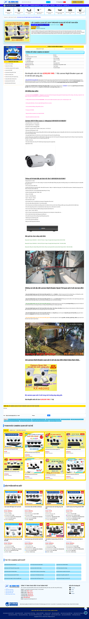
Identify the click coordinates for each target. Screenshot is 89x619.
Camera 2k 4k (12, 430)
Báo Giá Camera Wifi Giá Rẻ (65, 419)
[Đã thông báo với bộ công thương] (11, 604)
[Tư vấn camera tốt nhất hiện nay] (84, 11)
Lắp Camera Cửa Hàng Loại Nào (79, 613)
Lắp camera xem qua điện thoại (66, 613)
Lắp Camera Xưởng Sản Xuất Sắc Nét (72, 474)
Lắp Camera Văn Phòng (12, 614)
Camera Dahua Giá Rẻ (19, 613)
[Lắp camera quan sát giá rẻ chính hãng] (20, 5)
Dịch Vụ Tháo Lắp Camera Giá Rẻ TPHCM (11, 574)
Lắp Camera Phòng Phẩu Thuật (10, 72)
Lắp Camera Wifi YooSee (55, 614)
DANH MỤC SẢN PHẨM (11, 5)
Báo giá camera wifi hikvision (10, 83)
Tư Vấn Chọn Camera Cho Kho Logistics (12, 68)
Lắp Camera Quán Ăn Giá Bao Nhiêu (10, 571)
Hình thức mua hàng (9, 589)
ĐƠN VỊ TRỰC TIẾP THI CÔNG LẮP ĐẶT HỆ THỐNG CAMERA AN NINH (44, 610)
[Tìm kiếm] (48, 2)
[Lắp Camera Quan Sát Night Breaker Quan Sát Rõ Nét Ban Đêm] (17, 31)
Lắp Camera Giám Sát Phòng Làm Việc (37, 578)
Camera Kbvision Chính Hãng (29, 613)
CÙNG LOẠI (6, 430)
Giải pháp (45, 5)
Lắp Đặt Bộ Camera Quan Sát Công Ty (74, 539)
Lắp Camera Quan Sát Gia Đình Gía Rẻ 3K (34, 539)
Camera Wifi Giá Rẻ (46, 614)
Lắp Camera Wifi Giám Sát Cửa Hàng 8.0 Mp (32, 452)
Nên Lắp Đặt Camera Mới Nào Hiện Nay (38, 419)
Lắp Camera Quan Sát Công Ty (50, 474)
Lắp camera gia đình (55, 613)
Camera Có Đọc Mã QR (9, 63)
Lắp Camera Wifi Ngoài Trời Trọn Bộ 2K (12, 506)
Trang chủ (6, 17)
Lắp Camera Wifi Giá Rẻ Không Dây (35, 614)
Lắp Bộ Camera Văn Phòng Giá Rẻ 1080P (11, 449)
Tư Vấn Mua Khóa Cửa (76, 614)
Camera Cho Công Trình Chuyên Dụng (11, 76)
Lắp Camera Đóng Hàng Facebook (10, 564)
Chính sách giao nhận (10, 591)
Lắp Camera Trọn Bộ (12, 17)
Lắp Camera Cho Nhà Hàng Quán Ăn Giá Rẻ (73, 449)
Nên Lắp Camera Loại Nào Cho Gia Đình (63, 571)
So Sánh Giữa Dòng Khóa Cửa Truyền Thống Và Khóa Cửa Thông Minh (19, 419)
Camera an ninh (48, 613)
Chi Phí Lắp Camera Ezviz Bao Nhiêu (36, 564)
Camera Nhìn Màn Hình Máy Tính (10, 78)
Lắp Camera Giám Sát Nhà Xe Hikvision (33, 506)
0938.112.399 (78, 2)
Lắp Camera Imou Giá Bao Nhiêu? (62, 564)
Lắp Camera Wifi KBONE (66, 614)
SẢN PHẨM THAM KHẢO (21, 430)
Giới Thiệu (26, 5)
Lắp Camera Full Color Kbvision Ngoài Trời (52, 449)
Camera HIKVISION (40, 613)
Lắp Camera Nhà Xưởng (23, 614)
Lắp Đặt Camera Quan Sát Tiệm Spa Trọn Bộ (11, 471)
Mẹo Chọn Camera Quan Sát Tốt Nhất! (77, 419)
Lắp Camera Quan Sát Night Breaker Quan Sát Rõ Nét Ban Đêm (29, 17)
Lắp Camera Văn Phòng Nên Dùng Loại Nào (11, 568)
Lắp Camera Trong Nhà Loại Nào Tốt (62, 574)
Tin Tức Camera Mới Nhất (15, 560)
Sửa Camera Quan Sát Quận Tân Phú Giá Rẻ (53, 419)
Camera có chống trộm (9, 74)
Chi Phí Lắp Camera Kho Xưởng (61, 568)
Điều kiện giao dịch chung (10, 594)
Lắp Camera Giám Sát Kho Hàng (35, 568)
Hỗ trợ (52, 5)
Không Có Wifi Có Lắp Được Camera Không (37, 571)
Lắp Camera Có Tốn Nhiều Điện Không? (37, 574)
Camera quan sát (34, 5)
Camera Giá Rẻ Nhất (8, 70)
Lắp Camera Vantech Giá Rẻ (8, 613)
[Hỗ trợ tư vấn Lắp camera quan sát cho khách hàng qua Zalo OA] (85, 608)
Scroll (85, 612)
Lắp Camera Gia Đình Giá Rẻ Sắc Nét (31, 474)
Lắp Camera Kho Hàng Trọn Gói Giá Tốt (63, 578)
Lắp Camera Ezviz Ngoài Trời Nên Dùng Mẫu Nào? (12, 578)
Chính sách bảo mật (9, 592)
